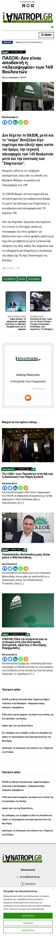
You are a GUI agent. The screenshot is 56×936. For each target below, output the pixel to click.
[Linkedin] (15, 122)
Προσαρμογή (28, 923)
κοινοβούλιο (9, 278)
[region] (28, 911)
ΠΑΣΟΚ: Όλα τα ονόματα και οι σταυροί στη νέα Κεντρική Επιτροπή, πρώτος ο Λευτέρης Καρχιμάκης (24, 643)
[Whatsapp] (20, 122)
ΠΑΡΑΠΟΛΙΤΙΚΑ (8, 469)
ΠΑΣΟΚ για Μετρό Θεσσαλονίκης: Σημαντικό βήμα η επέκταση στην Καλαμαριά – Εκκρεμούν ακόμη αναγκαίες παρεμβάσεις (26, 703)
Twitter (32, 5)
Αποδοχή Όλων (28, 916)
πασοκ (22, 278)
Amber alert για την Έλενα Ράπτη (29, 41)
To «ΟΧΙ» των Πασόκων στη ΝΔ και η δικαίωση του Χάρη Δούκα (27, 475)
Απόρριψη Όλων (28, 930)
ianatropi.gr (39, 388)
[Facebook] (4, 122)
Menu (48, 35)
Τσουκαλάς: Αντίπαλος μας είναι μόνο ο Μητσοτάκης (26, 556)
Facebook (23, 5)
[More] (26, 122)
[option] (35, 40)
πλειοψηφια (34, 278)
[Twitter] (10, 122)
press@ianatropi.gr (30, 876)
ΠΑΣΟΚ (5, 53)
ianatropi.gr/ (30, 884)
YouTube (28, 5)
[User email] (28, 398)
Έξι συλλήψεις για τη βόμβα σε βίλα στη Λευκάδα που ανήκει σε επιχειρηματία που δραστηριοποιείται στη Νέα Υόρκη (27, 737)
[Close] (53, 889)
